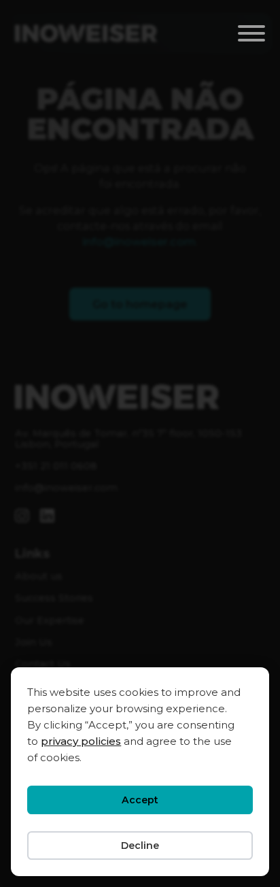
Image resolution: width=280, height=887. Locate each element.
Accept (140, 800)
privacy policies (81, 741)
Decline (140, 845)
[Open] (251, 33)
